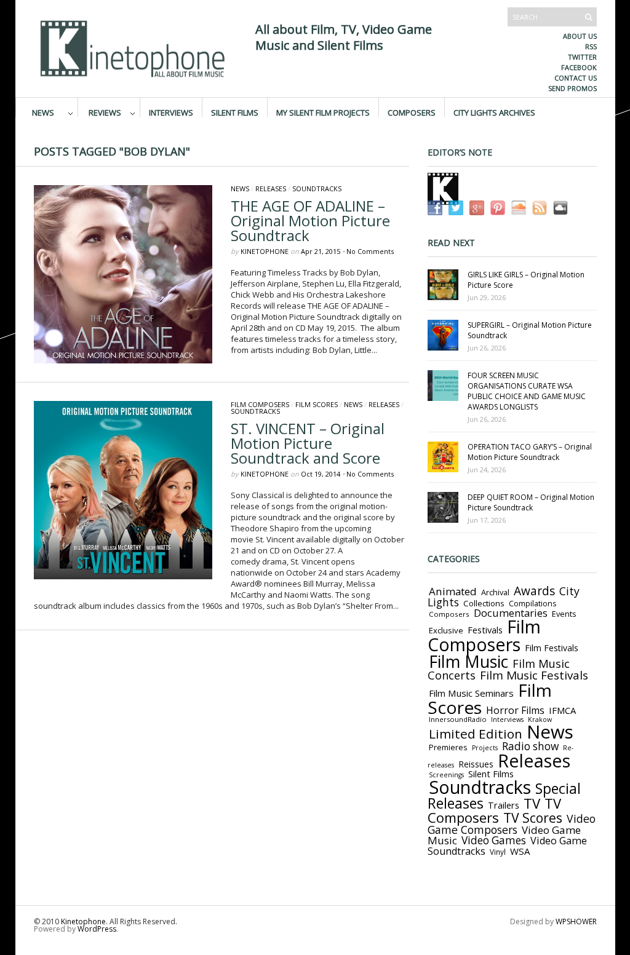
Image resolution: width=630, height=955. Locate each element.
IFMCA (562, 710)
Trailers (503, 805)
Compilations (532, 603)
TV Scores (532, 817)
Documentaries (511, 613)
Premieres (448, 747)
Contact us (575, 77)
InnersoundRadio (458, 719)
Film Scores (316, 404)
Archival (495, 592)
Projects (485, 747)
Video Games (493, 840)
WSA (520, 851)
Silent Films (234, 112)
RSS (591, 46)
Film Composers (260, 404)
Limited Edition (475, 733)
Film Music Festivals (534, 675)
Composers (412, 112)
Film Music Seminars (471, 693)
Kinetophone (265, 251)
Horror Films (515, 710)
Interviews (171, 112)
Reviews (105, 112)
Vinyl (498, 852)
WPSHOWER (576, 921)
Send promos (572, 88)
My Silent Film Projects (323, 112)
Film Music (468, 662)
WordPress (97, 929)
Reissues (475, 764)
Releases (270, 188)
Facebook (579, 67)
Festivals (485, 630)
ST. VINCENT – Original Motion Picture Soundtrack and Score (308, 443)
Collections (483, 603)
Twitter (582, 56)
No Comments (370, 251)
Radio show (530, 746)
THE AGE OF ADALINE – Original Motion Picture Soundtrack (310, 220)
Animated (453, 591)
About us (580, 36)
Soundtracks (316, 188)
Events (564, 613)
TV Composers (494, 810)
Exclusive (446, 630)
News (43, 112)
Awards (534, 591)
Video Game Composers (512, 824)
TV (532, 803)
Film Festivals (551, 648)
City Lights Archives (494, 112)
